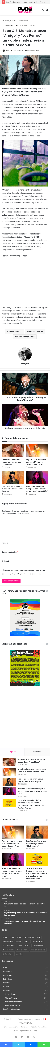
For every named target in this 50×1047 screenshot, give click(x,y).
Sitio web (5, 561)
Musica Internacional (13, 1002)
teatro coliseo (7, 954)
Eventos (6, 983)
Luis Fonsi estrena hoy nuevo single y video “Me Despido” (13, 488)
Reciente (37, 751)
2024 (5, 937)
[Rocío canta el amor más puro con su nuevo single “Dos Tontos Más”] (37, 477)
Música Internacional (38, 950)
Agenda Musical (26, 1031)
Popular (12, 751)
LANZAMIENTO (15, 331)
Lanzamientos (23, 21)
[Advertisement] (25, 718)
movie (27, 946)
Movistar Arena (38, 946)
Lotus (20, 946)
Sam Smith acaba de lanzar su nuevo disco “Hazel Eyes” (11, 462)
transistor (19, 954)
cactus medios (29, 937)
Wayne (8, 51)
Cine (5, 968)
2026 (19, 937)
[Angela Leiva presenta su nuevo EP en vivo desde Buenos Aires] (37, 450)
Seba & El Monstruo (25, 336)
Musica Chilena (21, 26)
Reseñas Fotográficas (11, 1009)
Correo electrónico (10, 552)
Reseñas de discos (12, 1005)
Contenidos (7, 975)
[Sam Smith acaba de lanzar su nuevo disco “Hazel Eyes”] (13, 450)
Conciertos (7, 971)
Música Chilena (35, 331)
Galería (6, 987)
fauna (26, 941)
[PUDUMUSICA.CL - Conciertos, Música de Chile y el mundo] (25, 9)
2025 (12, 937)
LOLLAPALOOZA (9, 946)
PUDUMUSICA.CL (25, 1023)
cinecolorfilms (8, 941)
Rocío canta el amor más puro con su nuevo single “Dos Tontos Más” (37, 488)
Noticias (13, 21)
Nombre (5, 543)
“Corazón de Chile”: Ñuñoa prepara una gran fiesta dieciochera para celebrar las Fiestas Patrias (31, 804)
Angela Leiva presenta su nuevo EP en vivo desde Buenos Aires (36, 462)
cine (38, 937)
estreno (18, 941)
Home (6, 21)
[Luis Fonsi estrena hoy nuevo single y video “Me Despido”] (13, 477)
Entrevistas (7, 979)
